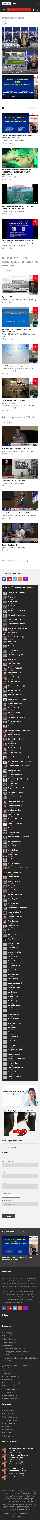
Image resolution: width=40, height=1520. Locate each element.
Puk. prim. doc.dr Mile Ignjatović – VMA (16, 448)
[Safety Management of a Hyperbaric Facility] (20, 354)
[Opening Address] (20, 285)
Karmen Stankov (14, 770)
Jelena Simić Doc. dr (15, 686)
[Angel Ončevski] (5, 695)
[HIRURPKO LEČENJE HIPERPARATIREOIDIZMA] (4, 1471)
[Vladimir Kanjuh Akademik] (5, 837)
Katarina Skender (14, 805)
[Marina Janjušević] (5, 842)
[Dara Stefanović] (5, 873)
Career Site (8, 1433)
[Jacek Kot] (5, 1002)
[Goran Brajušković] (5, 988)
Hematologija (8, 1339)
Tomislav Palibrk (14, 668)
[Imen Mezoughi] (5, 1010)
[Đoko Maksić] (5, 962)
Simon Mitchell (13, 1032)
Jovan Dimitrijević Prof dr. (17, 779)
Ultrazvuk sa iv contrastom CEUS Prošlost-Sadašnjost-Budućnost (17, 1258)
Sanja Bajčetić (13, 899)
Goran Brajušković (14, 987)
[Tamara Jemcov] (5, 833)
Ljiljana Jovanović (14, 752)
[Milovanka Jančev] (5, 953)
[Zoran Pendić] (5, 829)
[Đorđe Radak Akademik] (5, 593)
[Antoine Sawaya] (5, 607)
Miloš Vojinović (13, 810)
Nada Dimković (13, 814)
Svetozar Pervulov (14, 930)
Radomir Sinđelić (14, 1041)
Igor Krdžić (12, 743)
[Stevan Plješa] (5, 1028)
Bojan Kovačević (14, 712)
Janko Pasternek (14, 1018)
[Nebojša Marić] (5, 851)
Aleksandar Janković (15, 717)
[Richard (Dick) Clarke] (5, 611)
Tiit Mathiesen (13, 965)
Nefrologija (8, 1379)
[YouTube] (9, 579)
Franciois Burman (14, 792)
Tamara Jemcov (13, 832)
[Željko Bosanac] (5, 722)
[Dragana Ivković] (5, 709)
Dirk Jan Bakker (13, 748)
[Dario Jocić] (5, 926)
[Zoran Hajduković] (5, 620)
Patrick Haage (13, 1036)
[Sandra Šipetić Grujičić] (5, 740)
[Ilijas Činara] (5, 660)
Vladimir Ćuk (12, 890)
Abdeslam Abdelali (14, 801)
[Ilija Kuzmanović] (5, 691)
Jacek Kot (11, 1001)
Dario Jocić (12, 925)
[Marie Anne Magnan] (5, 895)
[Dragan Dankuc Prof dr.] (5, 789)
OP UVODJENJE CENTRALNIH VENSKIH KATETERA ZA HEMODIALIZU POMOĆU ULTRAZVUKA (16, 172)
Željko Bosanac (13, 721)
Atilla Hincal (12, 641)
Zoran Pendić (12, 828)
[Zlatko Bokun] (5, 647)
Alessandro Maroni (15, 637)
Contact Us (8, 1430)
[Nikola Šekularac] (5, 664)
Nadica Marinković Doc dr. (17, 765)
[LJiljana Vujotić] (5, 784)
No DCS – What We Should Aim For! (15, 400)
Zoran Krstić (12, 956)
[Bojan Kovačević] (5, 713)
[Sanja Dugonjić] (5, 939)
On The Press (9, 1426)
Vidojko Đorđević (14, 863)
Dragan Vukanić (13, 876)
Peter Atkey (12, 650)
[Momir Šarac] (5, 993)
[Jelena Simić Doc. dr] (5, 687)
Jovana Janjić (13, 681)
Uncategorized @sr (11, 1395)
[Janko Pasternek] (5, 1019)
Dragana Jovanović (15, 983)
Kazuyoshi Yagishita (15, 1050)
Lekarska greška (10, 1376)
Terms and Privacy (10, 1420)
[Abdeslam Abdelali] (5, 802)
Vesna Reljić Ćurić (14, 912)
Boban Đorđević (14, 823)
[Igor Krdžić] (5, 744)
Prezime (5, 1183)
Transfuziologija (9, 1389)
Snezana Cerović (14, 726)
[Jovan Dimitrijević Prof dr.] (5, 780)
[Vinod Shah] (5, 1073)
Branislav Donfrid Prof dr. (17, 699)
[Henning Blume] (5, 1077)
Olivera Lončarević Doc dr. (17, 757)
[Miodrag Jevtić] (5, 975)
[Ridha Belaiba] (5, 1055)
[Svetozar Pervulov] (5, 931)
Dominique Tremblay (15, 1067)
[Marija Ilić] (5, 886)
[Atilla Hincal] (5, 642)
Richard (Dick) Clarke (15, 610)
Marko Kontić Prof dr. (15, 797)
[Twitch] (25, 579)
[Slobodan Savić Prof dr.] (5, 908)
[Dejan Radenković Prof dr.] (5, 629)
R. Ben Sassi (12, 1014)
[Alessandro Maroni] (5, 638)
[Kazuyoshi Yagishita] (5, 1050)
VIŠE (4, 23)
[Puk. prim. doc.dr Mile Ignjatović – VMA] (20, 436)
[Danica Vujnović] (5, 917)
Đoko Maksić (12, 961)
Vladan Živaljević (14, 1005)
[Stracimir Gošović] (5, 971)
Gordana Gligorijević (15, 655)
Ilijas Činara (12, 659)
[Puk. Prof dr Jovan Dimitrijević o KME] (20, 501)
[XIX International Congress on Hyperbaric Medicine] (4, 1457)
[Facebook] (4, 579)
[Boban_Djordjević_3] (20, 533)
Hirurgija (7, 1345)
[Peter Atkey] (5, 651)
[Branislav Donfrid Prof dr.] (5, 700)
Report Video (8, 1436)
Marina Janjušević (14, 841)
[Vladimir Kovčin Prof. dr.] (5, 868)
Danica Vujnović (14, 916)
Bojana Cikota (13, 881)
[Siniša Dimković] (5, 904)
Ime (3, 1172)
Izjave (6, 1373)
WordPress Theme (10, 1414)
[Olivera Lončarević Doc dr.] (5, 758)
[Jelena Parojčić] (5, 602)
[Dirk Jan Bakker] (5, 749)
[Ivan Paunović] (5, 860)
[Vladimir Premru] (5, 944)
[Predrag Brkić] (5, 735)
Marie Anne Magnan (15, 894)
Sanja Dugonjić (13, 939)
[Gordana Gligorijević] (5, 655)
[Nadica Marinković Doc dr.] (5, 766)
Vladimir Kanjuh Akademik (17, 837)
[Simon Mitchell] (5, 1033)
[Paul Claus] (5, 1046)
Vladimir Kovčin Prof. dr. (16, 868)
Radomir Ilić (12, 947)
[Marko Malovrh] (5, 979)
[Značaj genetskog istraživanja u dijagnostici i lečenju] (4, 1477)
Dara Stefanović (13, 872)
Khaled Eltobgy (13, 672)
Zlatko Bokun (13, 646)
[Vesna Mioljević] (5, 846)
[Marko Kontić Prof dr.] (5, 797)
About (15, 1513)
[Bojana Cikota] (5, 882)
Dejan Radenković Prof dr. (17, 628)
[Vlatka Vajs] (5, 935)
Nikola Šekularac (14, 663)
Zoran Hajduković (14, 619)
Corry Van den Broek (15, 623)
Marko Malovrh (13, 979)
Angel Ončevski (13, 694)
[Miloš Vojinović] (5, 811)
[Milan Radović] (5, 997)
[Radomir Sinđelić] (5, 1042)
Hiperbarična (8, 1342)
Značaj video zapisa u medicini (13, 481)
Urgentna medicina (10, 1398)
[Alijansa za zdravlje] (20, 1105)
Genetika (7, 1336)
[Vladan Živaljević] (5, 1006)
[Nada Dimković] (5, 815)
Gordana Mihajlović (15, 819)
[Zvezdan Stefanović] (5, 775)
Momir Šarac (12, 992)
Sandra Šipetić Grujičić (16, 739)
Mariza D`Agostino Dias (16, 1058)
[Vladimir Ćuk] (5, 891)
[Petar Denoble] (5, 922)
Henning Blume (13, 1076)
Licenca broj (6, 1194)
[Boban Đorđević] (5, 824)
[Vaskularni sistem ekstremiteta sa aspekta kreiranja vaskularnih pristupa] (20, 194)
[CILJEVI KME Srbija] (20, 38)
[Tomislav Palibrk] (5, 669)
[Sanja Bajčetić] (5, 900)
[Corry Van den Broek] (5, 624)
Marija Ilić (11, 885)
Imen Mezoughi (13, 1010)
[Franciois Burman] (5, 793)
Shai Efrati (11, 632)
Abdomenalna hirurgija (14, 1348)
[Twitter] (15, 579)
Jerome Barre (12, 597)
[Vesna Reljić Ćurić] (5, 913)
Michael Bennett (14, 703)
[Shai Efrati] (5, 633)
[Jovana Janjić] (5, 682)
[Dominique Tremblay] (5, 1068)
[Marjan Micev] (5, 678)
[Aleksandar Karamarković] (5, 616)
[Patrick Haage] (5, 1037)
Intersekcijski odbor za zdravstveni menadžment (16, 1367)
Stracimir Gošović (14, 970)
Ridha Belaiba (13, 1054)
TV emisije (7, 1392)
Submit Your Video (10, 1417)
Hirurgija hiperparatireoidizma (16, 1352)
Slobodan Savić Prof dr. (16, 908)
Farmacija (7, 1333)
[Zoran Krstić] (5, 957)
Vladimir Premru (13, 943)
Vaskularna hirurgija (13, 1355)
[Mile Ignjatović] (5, 855)
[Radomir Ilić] (5, 948)
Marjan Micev (12, 677)
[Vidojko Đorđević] (5, 864)
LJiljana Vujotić (13, 783)
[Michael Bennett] (5, 704)
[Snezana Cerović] (5, 726)
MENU (5, 10)
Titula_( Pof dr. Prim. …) (10, 1162)
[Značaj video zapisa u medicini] (20, 468)
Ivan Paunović (13, 859)
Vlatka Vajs (12, 934)
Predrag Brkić (13, 734)
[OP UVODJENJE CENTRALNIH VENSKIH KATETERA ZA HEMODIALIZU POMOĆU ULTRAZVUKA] (20, 158)
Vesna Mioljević (13, 846)
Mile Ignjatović (13, 854)
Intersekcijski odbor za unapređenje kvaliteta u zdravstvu (21, 1359)
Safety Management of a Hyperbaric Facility (18, 366)
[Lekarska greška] (4, 1464)
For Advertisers (9, 1423)
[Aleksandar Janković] (5, 718)
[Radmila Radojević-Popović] (5, 731)
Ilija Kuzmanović (14, 690)
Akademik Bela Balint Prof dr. (18, 761)
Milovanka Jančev (14, 952)
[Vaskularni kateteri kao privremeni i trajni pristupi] (4, 1450)
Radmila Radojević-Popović (18, 730)
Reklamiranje (8, 1386)
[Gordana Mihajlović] (5, 820)
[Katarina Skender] (5, 806)
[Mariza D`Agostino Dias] (5, 1059)
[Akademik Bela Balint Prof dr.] (5, 762)
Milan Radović (13, 996)
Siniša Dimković (13, 903)
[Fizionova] (20, 1135)
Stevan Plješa (13, 1027)
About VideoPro (9, 1410)
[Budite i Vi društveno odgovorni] (20, 63)
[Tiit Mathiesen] (5, 966)
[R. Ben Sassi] (5, 1015)
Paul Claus (12, 1045)
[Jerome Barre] (5, 598)
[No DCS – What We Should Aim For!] (20, 388)
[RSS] (20, 579)
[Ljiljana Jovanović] (5, 753)
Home (7, 1513)
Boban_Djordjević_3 (9, 545)
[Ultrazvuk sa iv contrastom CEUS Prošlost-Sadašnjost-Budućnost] (20, 87)
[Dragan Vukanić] (5, 877)
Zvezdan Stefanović (15, 774)
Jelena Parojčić (13, 601)
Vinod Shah (12, 1072)
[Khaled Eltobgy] (5, 673)
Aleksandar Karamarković (17, 615)
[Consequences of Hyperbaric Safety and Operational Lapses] (20, 317)
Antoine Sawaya (14, 606)
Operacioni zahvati (10, 1383)
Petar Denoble (13, 921)
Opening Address (8, 297)
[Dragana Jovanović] (5, 984)
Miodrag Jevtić (13, 974)
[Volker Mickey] (5, 1064)
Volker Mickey (13, 1063)
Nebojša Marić (13, 850)
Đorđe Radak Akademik (16, 592)
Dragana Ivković (14, 708)
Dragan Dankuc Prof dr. (16, 788)
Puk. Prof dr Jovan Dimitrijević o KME (15, 513)
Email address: (7, 1200)
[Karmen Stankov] (5, 771)
